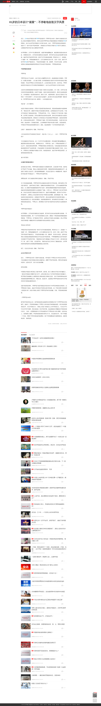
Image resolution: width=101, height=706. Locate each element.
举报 (66, 25)
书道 (26, 62)
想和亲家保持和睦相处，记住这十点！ (46, 573)
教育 (72, 285)
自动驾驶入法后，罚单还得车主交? (79, 214)
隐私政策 (57, 704)
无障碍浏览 (22, 1)
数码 (90, 285)
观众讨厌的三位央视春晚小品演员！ (45, 659)
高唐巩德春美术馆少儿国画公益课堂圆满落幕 (45, 387)
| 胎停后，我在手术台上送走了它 (80, 272)
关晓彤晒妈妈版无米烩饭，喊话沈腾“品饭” (81, 161)
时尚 (85, 285)
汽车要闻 (73, 228)
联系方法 (45, 704)
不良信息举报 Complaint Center (66, 704)
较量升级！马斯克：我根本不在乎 (79, 225)
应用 (17, 1)
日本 (26, 38)
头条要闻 (73, 26)
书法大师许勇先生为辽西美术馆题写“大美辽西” (48, 599)
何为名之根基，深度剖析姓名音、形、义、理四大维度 (48, 624)
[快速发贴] (14, 33)
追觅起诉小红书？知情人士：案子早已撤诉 (81, 182)
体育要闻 (73, 81)
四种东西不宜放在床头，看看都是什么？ (46, 651)
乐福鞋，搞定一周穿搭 (76, 308)
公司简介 (41, 704)
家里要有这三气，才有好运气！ (43, 616)
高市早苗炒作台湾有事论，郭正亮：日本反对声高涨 (50, 445)
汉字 (57, 45)
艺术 (77, 285)
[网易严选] (72, 1)
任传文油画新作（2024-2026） (41, 377)
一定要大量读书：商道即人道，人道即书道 (45, 557)
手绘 (64, 41)
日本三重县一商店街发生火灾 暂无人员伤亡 (45, 565)
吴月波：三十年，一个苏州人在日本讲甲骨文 (45, 512)
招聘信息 (49, 704)
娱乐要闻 (73, 135)
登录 (84, 1)
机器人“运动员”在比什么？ (40, 683)
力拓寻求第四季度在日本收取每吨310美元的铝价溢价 (48, 581)
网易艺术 (15, 18)
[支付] (76, 1)
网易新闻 (76, 18)
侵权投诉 (78, 704)
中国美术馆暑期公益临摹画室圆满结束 (43, 358)
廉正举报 (74, 704)
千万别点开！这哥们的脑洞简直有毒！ (43, 338)
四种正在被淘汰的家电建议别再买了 (45, 642)
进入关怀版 (27, 1)
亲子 (81, 285)
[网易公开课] (67, 1)
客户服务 (53, 704)
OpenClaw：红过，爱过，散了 (78, 221)
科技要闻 (73, 201)
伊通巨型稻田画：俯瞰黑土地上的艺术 (43, 408)
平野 (37, 38)
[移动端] (63, 1)
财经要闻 (73, 164)
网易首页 (13, 1)
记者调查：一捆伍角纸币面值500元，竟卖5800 (46, 675)
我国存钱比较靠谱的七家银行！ (43, 632)
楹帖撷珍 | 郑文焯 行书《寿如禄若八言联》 (45, 346)
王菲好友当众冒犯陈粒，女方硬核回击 (80, 149)
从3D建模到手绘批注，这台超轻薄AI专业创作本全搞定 (48, 591)
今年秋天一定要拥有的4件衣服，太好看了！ (81, 311)
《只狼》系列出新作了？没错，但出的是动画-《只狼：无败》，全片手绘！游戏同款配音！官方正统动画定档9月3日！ (49, 549)
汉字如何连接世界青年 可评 (43, 469)
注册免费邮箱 (89, 1)
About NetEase (36, 704)
